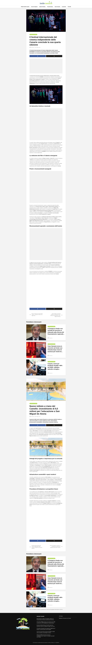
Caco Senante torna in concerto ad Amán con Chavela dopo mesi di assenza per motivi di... (55, 348)
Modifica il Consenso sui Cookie (65, 618)
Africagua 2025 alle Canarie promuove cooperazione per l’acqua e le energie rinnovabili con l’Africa (45, 635)
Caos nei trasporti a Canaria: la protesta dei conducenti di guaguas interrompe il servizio (46, 609)
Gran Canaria (57, 6)
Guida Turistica (42, 6)
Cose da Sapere (34, 6)
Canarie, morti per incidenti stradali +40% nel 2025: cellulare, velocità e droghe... (55, 366)
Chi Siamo (61, 616)
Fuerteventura (50, 6)
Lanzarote (64, 6)
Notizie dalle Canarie (25, 6)
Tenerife (69, 6)
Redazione (32, 47)
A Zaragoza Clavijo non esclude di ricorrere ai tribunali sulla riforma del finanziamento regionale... (56, 331)
